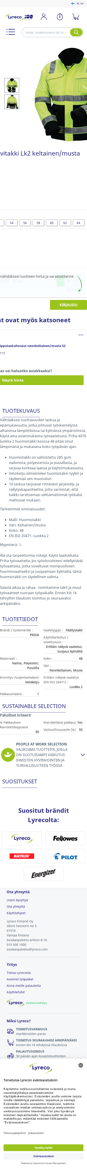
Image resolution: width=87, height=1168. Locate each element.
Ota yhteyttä (16, 906)
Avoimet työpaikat (20, 979)
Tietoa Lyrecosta (19, 973)
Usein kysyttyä (17, 900)
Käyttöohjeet (16, 913)
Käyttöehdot (16, 992)
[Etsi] (76, 32)
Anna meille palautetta (24, 985)
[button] (11, 32)
